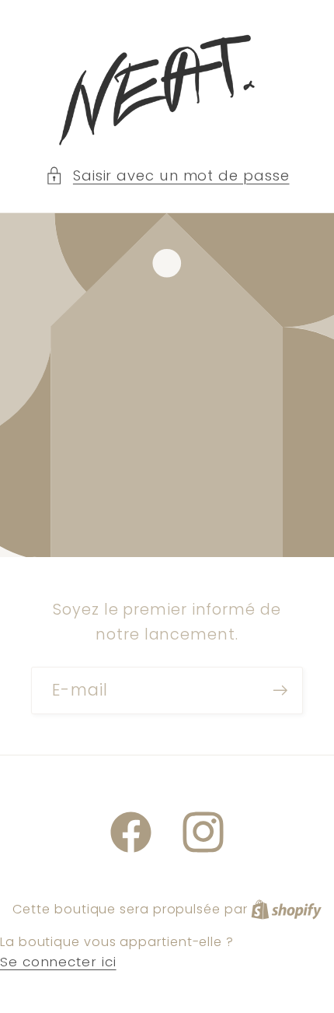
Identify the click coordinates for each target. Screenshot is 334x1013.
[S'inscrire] (280, 690)
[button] (167, 175)
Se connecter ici (58, 962)
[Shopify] (286, 908)
